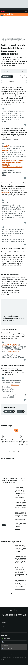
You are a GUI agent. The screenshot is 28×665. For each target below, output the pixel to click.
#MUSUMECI (14, 345)
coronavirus (5, 192)
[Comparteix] (25, 76)
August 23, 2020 (8, 397)
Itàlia (19, 411)
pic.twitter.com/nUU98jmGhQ (12, 167)
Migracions (6, 76)
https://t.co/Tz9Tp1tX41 (15, 351)
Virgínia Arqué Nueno (19, 497)
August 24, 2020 (18, 357)
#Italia (4, 163)
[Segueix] (12, 76)
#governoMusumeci (14, 163)
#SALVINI (5, 345)
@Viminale (6, 165)
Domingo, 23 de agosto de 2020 (13, 241)
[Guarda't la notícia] (21, 76)
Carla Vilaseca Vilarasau (20, 589)
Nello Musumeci (17, 239)
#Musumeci (15, 385)
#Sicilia (6, 146)
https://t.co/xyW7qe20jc (10, 160)
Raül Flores (17, 529)
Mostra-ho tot (14, 594)
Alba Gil (23, 519)
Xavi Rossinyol (18, 519)
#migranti (5, 150)
